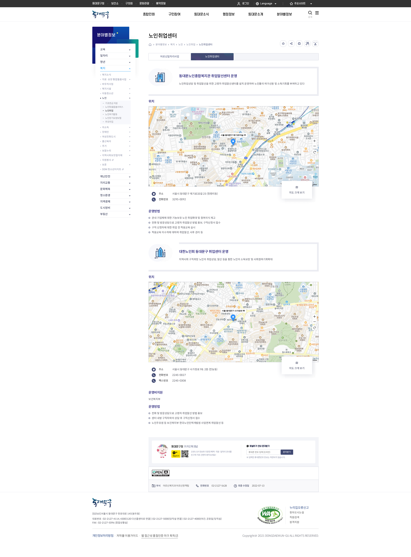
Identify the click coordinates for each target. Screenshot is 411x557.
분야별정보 (161, 44)
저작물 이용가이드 (127, 536)
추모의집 (109, 121)
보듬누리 (106, 150)
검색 (310, 17)
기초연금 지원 (111, 103)
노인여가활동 (111, 114)
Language (266, 3)
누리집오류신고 (299, 508)
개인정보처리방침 (102, 536)
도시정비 (105, 208)
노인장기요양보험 (113, 118)
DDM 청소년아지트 (111, 169)
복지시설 (106, 88)
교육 (102, 49)
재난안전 (105, 176)
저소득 (105, 127)
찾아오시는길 (297, 512)
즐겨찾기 (283, 43)
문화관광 (144, 3)
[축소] (314, 146)
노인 (104, 98)
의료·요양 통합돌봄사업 (114, 79)
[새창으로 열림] (307, 43)
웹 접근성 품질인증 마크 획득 (158, 536)
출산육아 (106, 141)
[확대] (314, 140)
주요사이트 (300, 3)
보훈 (104, 164)
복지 (102, 68)
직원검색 (294, 517)
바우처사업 (107, 84)
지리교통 (105, 182)
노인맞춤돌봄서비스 (114, 107)
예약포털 (161, 3)
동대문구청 (98, 3)
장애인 (105, 131)
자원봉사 (106, 159)
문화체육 (105, 189)
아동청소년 (107, 93)
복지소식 (106, 74)
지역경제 (105, 201)
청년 (102, 62)
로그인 (245, 3)
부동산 (104, 214)
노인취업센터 (205, 44)
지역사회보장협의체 (112, 155)
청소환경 (105, 195)
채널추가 (176, 456)
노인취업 (109, 110)
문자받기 (287, 452)
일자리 (104, 55)
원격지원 (294, 522)
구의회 (129, 3)
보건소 (114, 3)
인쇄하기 (299, 43)
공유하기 (291, 43)
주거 (104, 145)
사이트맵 (317, 14)
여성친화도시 (109, 136)
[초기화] (314, 152)
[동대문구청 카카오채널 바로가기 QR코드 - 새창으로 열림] (184, 453)
